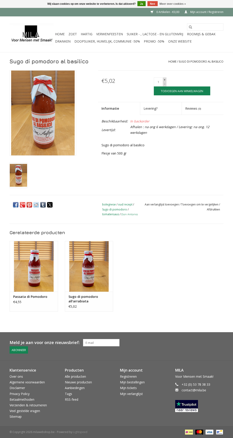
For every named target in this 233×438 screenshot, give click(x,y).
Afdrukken (213, 209)
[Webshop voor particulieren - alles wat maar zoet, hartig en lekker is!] (32, 34)
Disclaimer (17, 388)
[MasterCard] (199, 432)
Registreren (128, 376)
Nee (152, 3)
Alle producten (75, 376)
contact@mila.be (194, 390)
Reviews (193, 108)
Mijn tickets (128, 388)
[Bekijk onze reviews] (199, 406)
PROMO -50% (154, 41)
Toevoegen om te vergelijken (200, 204)
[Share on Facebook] (15, 205)
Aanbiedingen (75, 388)
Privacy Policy (20, 394)
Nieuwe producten (78, 382)
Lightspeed (80, 432)
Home (60, 34)
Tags (68, 394)
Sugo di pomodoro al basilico (201, 61)
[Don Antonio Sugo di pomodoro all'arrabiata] (89, 266)
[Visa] (209, 432)
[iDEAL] (188, 432)
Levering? (150, 108)
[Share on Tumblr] (43, 205)
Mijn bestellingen (132, 382)
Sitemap (16, 416)
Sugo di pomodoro (114, 209)
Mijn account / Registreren (206, 12)
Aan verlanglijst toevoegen (162, 204)
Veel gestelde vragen (25, 411)
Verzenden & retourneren (28, 405)
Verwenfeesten (109, 34)
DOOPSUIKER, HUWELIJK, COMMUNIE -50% (107, 41)
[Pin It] (29, 205)
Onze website (180, 41)
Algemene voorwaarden (27, 382)
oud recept (125, 204)
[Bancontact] (218, 432)
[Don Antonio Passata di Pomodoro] (34, 266)
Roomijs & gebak (201, 34)
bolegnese (109, 204)
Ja (141, 3)
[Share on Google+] (22, 205)
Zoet (72, 34)
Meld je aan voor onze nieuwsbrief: (45, 342)
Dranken (63, 41)
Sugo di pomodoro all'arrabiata (83, 298)
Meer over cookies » (173, 3)
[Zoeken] (190, 27)
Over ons (16, 376)
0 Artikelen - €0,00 (168, 12)
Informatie (110, 108)
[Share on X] (50, 205)
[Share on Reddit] (36, 205)
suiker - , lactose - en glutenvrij (155, 34)
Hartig (86, 34)
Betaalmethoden (22, 399)
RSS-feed (71, 399)
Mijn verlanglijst (131, 394)
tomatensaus (110, 214)
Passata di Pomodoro (30, 296)
